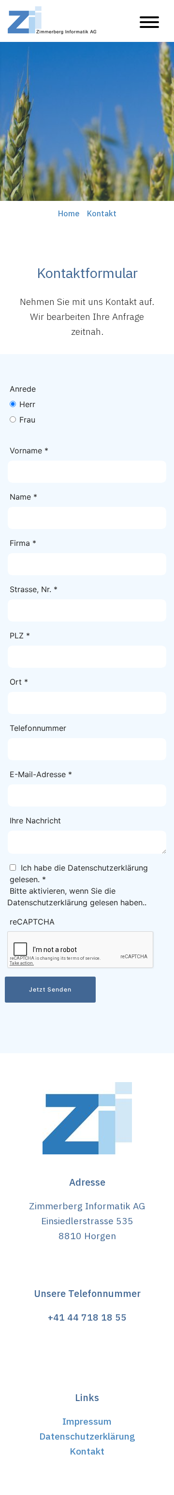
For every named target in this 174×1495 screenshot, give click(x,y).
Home (69, 213)
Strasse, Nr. (34, 589)
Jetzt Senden (50, 989)
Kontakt (87, 1451)
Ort (19, 682)
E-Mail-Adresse (41, 774)
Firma (23, 543)
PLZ (20, 635)
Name (23, 497)
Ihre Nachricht (35, 820)
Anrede (23, 389)
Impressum (87, 1421)
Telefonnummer (38, 728)
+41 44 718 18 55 (87, 1317)
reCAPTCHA (32, 921)
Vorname (29, 450)
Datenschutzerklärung (87, 1436)
